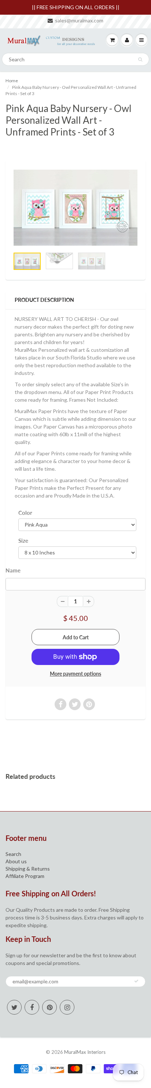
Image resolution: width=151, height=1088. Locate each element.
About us (16, 861)
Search (13, 854)
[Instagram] (67, 1007)
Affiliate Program (24, 876)
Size (23, 540)
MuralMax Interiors (85, 1052)
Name (13, 570)
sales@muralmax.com (79, 20)
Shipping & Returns (27, 868)
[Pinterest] (49, 1007)
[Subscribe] (136, 981)
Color (25, 512)
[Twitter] (14, 1007)
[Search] (140, 59)
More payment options (75, 673)
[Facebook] (32, 1007)
